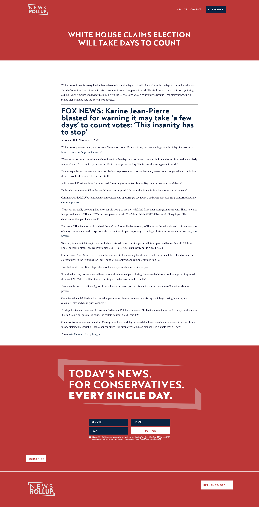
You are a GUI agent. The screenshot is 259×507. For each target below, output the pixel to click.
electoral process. (70, 202)
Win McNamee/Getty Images (84, 334)
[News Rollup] (37, 9)
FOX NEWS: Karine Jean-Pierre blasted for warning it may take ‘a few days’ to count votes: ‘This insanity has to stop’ (127, 121)
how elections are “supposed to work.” (82, 152)
